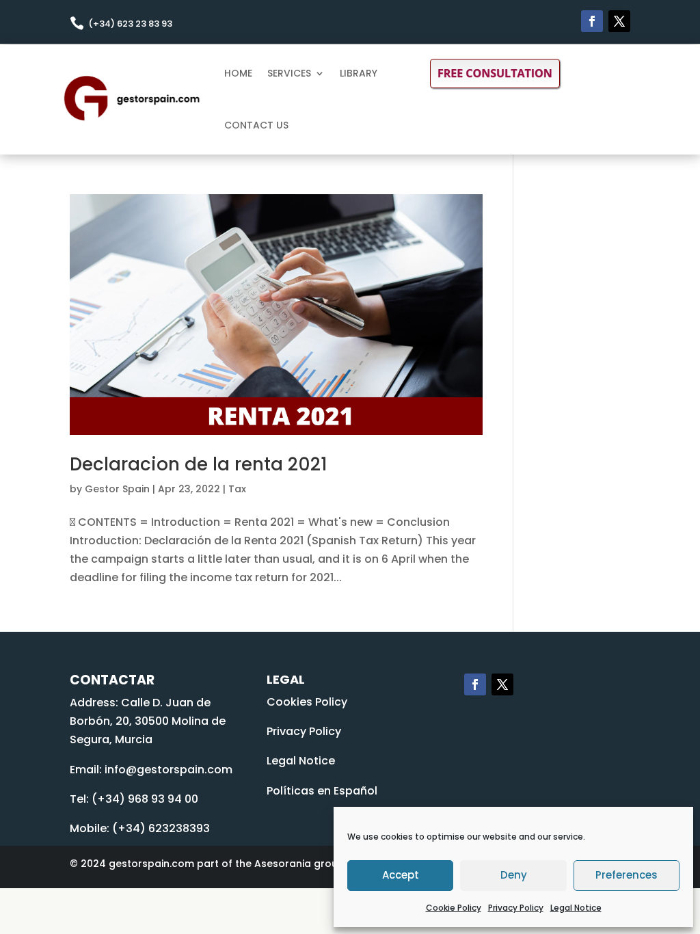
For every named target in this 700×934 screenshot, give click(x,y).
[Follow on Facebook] (592, 21)
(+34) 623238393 (161, 828)
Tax (237, 489)
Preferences (626, 875)
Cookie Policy (453, 907)
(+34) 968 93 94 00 (145, 799)
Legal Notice (576, 907)
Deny (513, 875)
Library (358, 73)
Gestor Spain (117, 489)
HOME (238, 73)
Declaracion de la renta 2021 (198, 464)
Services (289, 73)
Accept (400, 875)
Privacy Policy (515, 907)
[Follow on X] (619, 21)
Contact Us (256, 125)
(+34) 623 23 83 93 (130, 23)
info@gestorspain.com (168, 769)
